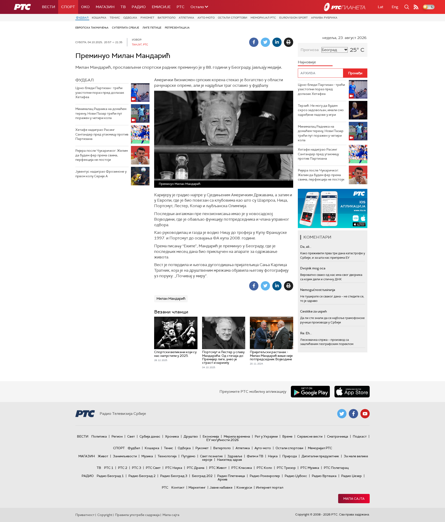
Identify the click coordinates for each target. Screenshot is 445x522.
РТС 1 (108, 468)
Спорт (68, 6)
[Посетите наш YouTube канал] (365, 413)
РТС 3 (136, 468)
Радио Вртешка (324, 476)
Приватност (85, 515)
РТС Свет (153, 468)
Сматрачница (337, 436)
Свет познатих (211, 456)
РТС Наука (173, 468)
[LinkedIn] (277, 42)
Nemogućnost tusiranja (317, 290)
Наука (273, 456)
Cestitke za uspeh (313, 311)
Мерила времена (237, 436)
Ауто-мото (206, 17)
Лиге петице (152, 27)
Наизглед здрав (229, 460)
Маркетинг (197, 487)
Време (287, 436)
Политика (99, 436)
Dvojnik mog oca (312, 268)
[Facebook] (253, 42)
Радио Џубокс (296, 476)
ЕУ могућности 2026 (222, 440)
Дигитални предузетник (320, 456)
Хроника (172, 436)
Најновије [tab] (307, 62)
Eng (395, 6)
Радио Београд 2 (142, 476)
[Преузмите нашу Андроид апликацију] (310, 391)
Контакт (177, 487)
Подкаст (360, 436)
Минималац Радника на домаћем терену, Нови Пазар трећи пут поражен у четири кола (100, 113)
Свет (131, 436)
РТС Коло (264, 468)
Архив (222, 479)
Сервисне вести (309, 436)
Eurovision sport (293, 17)
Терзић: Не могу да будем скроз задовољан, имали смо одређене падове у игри (321, 110)
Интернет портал (269, 487)
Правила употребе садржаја (137, 515)
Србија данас (150, 436)
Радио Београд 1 (110, 476)
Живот (103, 456)
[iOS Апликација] (332, 208)
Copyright (104, 515)
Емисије (161, 6)
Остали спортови (232, 17)
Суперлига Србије (125, 27)
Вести (48, 6)
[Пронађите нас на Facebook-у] (353, 413)
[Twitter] (265, 42)
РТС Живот (218, 468)
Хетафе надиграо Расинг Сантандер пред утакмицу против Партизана (101, 134)
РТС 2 (122, 468)
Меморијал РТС (263, 17)
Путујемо (188, 456)
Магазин (105, 6)
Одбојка (130, 17)
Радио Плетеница (231, 476)
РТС (180, 6)
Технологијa (167, 456)
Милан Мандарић (170, 298)
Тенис (115, 17)
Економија (211, 436)
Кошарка (99, 17)
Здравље (234, 456)
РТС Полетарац (336, 468)
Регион (117, 436)
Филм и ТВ (255, 456)
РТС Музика (309, 468)
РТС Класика (241, 468)
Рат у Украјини (266, 436)
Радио (139, 6)
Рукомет (147, 17)
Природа (289, 456)
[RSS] (416, 7)
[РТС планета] (344, 7)
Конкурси (244, 487)
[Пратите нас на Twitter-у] (341, 413)
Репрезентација (177, 27)
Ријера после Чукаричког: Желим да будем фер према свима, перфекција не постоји (101, 155)
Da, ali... (305, 247)
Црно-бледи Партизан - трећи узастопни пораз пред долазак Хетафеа (99, 92)
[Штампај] (288, 42)
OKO (85, 6)
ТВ (123, 6)
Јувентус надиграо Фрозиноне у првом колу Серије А (101, 173)
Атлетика (186, 17)
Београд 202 (202, 476)
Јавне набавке (221, 487)
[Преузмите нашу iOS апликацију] (352, 391)
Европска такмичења (91, 27)
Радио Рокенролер (265, 476)
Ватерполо (166, 17)
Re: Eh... (306, 333)
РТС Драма (195, 468)
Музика (147, 456)
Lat (380, 6)
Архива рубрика (324, 17)
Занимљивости (125, 456)
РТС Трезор (286, 468)
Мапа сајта (354, 498)
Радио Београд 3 (173, 476)
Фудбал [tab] (84, 80)
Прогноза (310, 49)
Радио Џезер (351, 476)
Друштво (191, 436)
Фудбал (82, 17)
